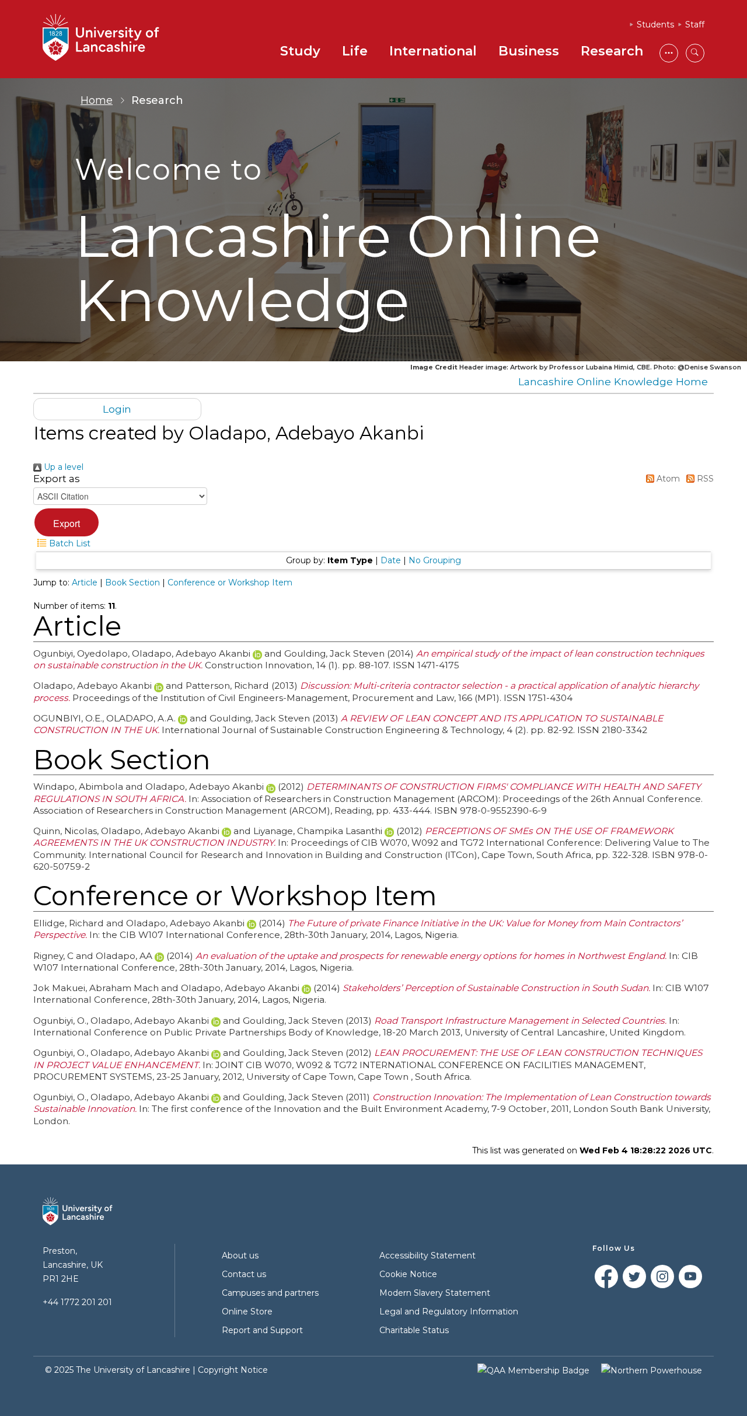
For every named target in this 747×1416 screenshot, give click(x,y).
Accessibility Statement (427, 1255)
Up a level (62, 467)
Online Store (247, 1311)
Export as (56, 478)
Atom (667, 478)
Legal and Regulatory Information (448, 1311)
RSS (704, 478)
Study (300, 51)
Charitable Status (414, 1330)
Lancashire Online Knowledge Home (613, 381)
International (433, 51)
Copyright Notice (233, 1370)
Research (612, 51)
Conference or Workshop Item (229, 582)
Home (97, 100)
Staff (694, 24)
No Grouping (435, 560)
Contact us (244, 1274)
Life (355, 51)
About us (240, 1255)
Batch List (68, 543)
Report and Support (262, 1330)
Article (84, 582)
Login (117, 409)
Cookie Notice (408, 1274)
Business (528, 51)
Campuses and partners (270, 1293)
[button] (66, 522)
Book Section (132, 582)
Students (655, 24)
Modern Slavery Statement (434, 1293)
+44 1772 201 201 (77, 1302)
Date (391, 560)
